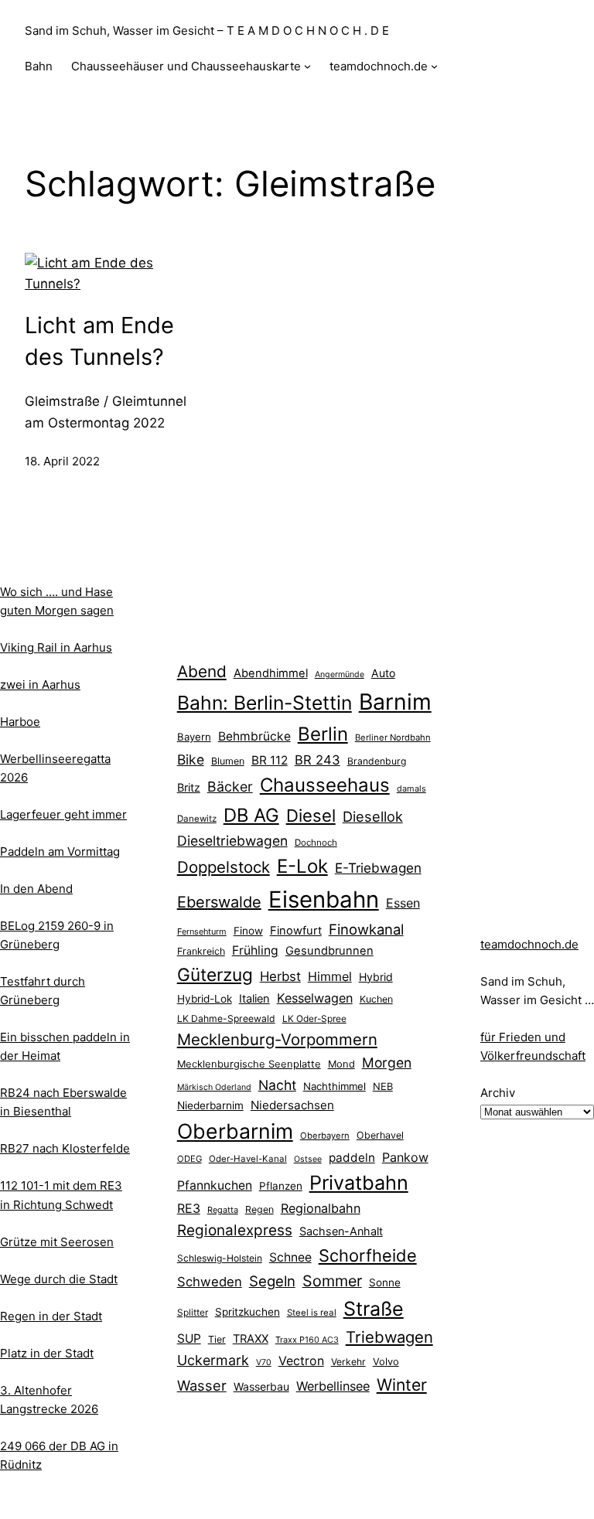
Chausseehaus (325, 785)
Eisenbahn (323, 899)
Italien (254, 999)
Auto (383, 672)
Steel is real (311, 1312)
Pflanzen (280, 1186)
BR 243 (317, 760)
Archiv (497, 1092)
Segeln (272, 1281)
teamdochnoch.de (529, 944)
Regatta (222, 1209)
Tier (217, 1339)
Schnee (290, 1257)
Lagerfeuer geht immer (63, 814)
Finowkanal (366, 929)
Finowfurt (296, 931)
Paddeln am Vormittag (60, 851)
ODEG (189, 1158)
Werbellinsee (333, 1386)
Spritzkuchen (247, 1312)
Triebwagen (389, 1337)
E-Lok (302, 866)
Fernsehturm (202, 931)
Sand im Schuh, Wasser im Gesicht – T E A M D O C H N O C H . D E (207, 30)
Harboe (20, 721)
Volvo (386, 1361)
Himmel (330, 976)
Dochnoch (316, 842)
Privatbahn (358, 1182)
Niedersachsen (292, 1105)
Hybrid (376, 976)
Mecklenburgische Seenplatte (249, 1064)
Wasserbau (261, 1386)
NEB (383, 1086)
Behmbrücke (254, 736)
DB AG (251, 815)
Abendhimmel (271, 673)
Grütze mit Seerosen (57, 1242)
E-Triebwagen (378, 868)
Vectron (301, 1361)
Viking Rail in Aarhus (56, 647)
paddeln (352, 1157)
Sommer (332, 1281)
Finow (248, 931)
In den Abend (36, 888)
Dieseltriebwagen (232, 841)
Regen (259, 1209)
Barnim (395, 701)
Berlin (323, 734)
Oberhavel (380, 1135)
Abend (202, 671)
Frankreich (201, 951)
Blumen (227, 761)
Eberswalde (219, 902)
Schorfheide (368, 1255)
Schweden (209, 1281)
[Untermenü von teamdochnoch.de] (434, 66)
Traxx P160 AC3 (307, 1339)
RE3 (188, 1208)
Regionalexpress (234, 1230)
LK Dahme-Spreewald (226, 1018)
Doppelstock (223, 867)
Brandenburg (376, 761)
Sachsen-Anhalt (341, 1231)
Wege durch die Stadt (59, 1279)
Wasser (202, 1385)
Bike (190, 759)
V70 (263, 1362)
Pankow (405, 1157)
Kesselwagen (315, 998)
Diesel (311, 815)
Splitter (192, 1312)
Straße (373, 1308)
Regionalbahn (320, 1208)
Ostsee (308, 1159)
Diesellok (373, 816)
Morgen (386, 1062)
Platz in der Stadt (47, 1353)
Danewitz (197, 818)
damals (411, 788)
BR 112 (269, 760)
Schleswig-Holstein (219, 1258)
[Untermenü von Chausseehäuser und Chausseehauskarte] (307, 66)
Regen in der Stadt (51, 1316)
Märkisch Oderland (214, 1087)
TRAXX (250, 1339)
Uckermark (213, 1360)
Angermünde (339, 674)
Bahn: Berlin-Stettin (264, 702)
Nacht (277, 1085)
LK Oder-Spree (314, 1018)
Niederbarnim (210, 1105)
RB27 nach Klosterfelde (65, 1148)
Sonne (385, 1282)
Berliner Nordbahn (393, 737)
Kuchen (376, 999)
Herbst (280, 976)
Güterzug (215, 974)
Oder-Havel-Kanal (248, 1158)
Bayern (194, 737)
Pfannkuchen (214, 1185)
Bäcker (230, 786)
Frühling (255, 950)
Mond (341, 1064)
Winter (402, 1384)
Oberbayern (325, 1135)
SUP (189, 1338)
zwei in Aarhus (40, 684)
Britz (188, 787)
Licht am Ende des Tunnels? (99, 341)
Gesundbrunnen (329, 951)
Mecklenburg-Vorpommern (277, 1039)
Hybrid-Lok (204, 999)
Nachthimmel (334, 1086)
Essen (403, 903)
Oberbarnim (235, 1131)
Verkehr (348, 1361)
